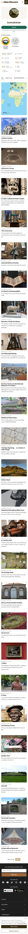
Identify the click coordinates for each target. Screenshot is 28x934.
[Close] (26, 918)
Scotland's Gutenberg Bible (10, 291)
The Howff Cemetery (8, 818)
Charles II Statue (7, 138)
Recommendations (19, 78)
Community (6, 914)
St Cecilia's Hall (6, 540)
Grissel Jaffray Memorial (9, 848)
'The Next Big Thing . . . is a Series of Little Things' (13, 448)
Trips (3, 909)
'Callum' (4, 663)
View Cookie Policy (22, 923)
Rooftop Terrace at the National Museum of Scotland (12, 384)
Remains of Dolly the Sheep (10, 321)
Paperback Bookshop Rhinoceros (12, 510)
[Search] (22, 2)
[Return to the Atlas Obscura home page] (9, 2)
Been (2, 78)
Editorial (5, 904)
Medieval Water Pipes (9, 418)
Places (4, 899)
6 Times (3, 695)
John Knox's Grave (7, 168)
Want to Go (9, 78)
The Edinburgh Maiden (9, 353)
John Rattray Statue (8, 725)
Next (17, 859)
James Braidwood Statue (10, 263)
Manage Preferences (14, 931)
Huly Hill (4, 786)
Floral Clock (5, 633)
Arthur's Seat (5, 480)
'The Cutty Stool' (7, 231)
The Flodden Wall (7, 572)
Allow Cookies (14, 926)
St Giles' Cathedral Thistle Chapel (12, 199)
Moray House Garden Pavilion (11, 603)
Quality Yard (5, 756)
